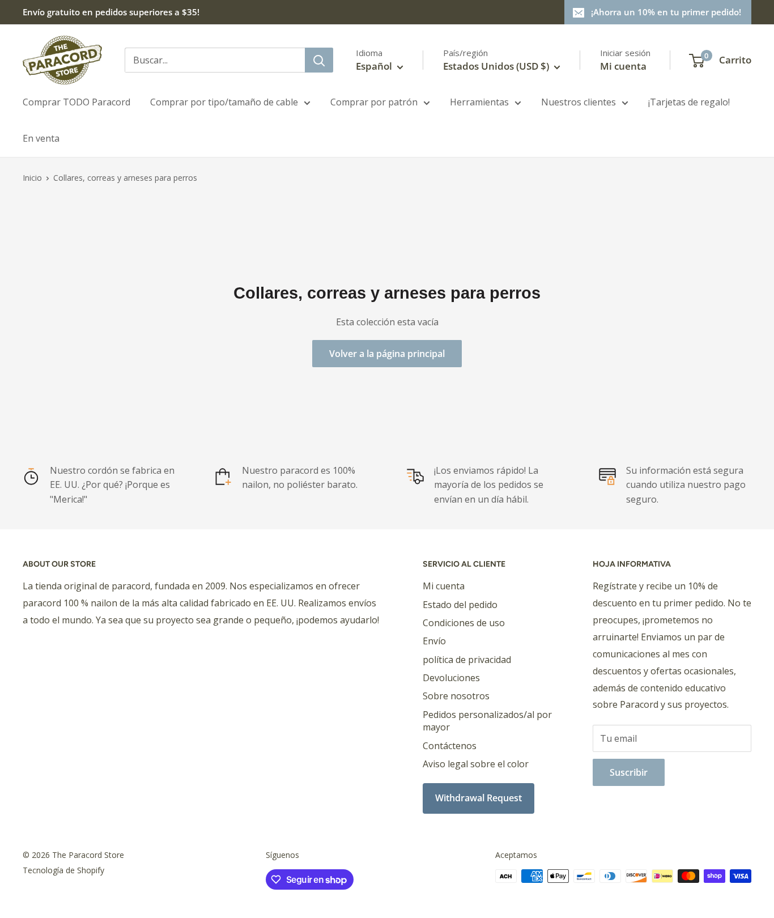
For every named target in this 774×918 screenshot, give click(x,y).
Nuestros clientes (578, 102)
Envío (434, 641)
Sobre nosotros (456, 696)
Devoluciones (451, 678)
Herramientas (479, 102)
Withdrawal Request (478, 798)
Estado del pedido (460, 604)
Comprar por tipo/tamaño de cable (224, 102)
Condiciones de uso (464, 623)
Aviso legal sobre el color (476, 764)
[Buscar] (319, 60)
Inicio (32, 177)
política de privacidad (467, 659)
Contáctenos (450, 746)
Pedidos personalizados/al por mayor (487, 720)
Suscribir (629, 772)
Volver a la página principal (387, 353)
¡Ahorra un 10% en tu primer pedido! (666, 12)
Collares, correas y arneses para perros (125, 177)
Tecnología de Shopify (63, 870)
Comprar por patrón (374, 102)
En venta (41, 138)
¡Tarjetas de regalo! (689, 102)
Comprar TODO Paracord (76, 102)
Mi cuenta (623, 66)
